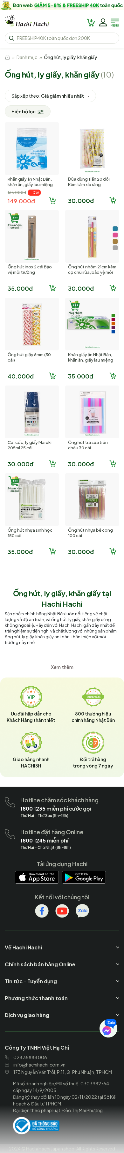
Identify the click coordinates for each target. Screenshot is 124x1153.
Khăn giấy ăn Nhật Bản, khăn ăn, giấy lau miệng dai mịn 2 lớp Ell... (30, 184)
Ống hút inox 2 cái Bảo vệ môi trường (30, 269)
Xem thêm (62, 667)
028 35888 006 (30, 1057)
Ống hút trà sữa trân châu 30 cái (88, 445)
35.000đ (20, 288)
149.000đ (21, 201)
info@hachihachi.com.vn (39, 1064)
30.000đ (81, 200)
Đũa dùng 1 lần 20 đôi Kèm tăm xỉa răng (89, 181)
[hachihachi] (62, 5)
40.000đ (21, 376)
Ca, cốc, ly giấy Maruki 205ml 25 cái (30, 445)
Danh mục (27, 57)
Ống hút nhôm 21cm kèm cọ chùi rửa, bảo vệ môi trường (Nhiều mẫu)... (92, 272)
